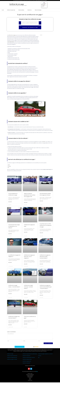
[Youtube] (29, 369)
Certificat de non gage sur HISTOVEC (12, 359)
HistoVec (43, 141)
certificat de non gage (12, 35)
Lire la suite (10, 201)
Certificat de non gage (10, 353)
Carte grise (39, 355)
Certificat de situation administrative (12, 355)
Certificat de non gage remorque (27, 359)
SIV (50, 154)
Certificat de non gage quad (26, 355)
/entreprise (30, 353)
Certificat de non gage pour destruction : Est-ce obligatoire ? (29, 256)
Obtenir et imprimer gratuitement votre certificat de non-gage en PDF (29, 195)
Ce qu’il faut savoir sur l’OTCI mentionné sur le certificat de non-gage (45, 225)
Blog (38, 357)
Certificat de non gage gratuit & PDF (12, 357)
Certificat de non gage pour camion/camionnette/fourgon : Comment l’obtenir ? (46, 287)
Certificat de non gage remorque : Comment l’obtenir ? (28, 287)
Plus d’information (11, 41)
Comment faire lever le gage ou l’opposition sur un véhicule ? (14, 226)
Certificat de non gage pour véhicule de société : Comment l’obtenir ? (45, 256)
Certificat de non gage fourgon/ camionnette (29, 357)
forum (37, 371)
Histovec (9, 166)
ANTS (9, 164)
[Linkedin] (31, 369)
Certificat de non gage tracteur (27, 361)
